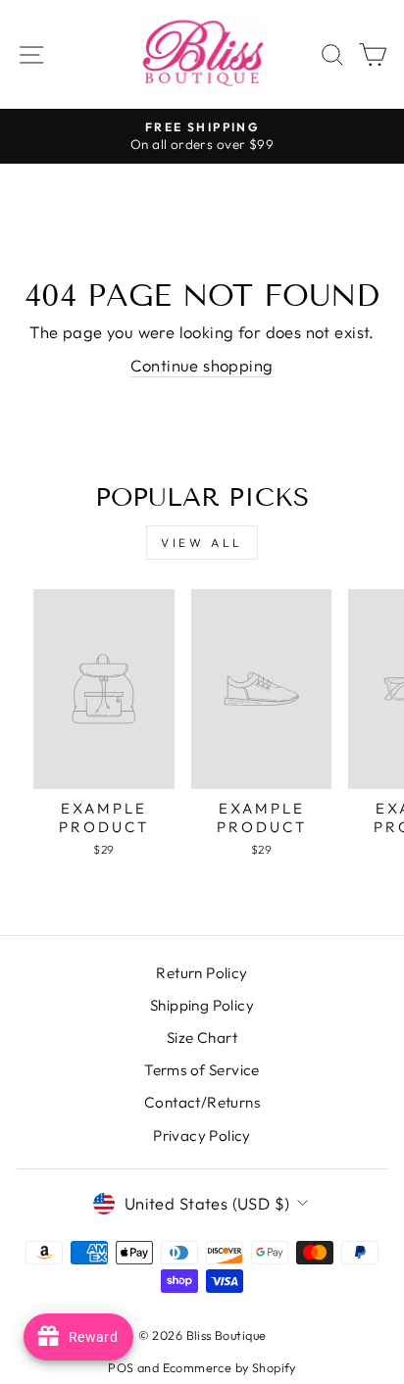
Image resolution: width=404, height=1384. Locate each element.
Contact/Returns (202, 1102)
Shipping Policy (202, 1005)
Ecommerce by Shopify (229, 1367)
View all (202, 542)
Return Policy (201, 973)
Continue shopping (201, 365)
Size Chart (202, 1037)
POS (120, 1367)
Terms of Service (202, 1070)
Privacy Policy (202, 1135)
